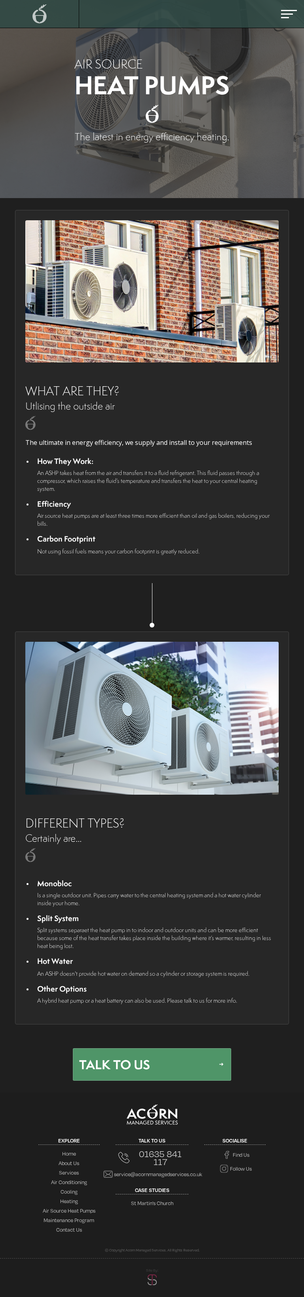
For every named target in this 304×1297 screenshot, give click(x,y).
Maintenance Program (69, 1220)
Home (69, 1153)
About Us (69, 1163)
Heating (69, 1201)
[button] (289, 14)
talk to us (114, 1064)
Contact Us (69, 1229)
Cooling (69, 1191)
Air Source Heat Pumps (69, 1210)
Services (69, 1172)
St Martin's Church (152, 1203)
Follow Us (241, 1168)
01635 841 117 (160, 1157)
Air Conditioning (69, 1182)
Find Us (241, 1154)
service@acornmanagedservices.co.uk (158, 1174)
